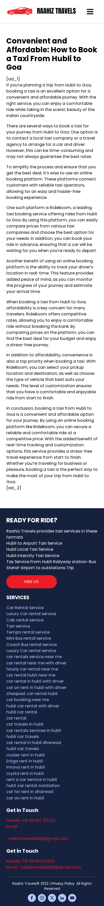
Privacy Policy (62, 883)
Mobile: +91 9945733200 (30, 861)
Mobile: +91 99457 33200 (31, 820)
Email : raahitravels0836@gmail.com (43, 867)
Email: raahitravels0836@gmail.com (37, 833)
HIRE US (31, 582)
